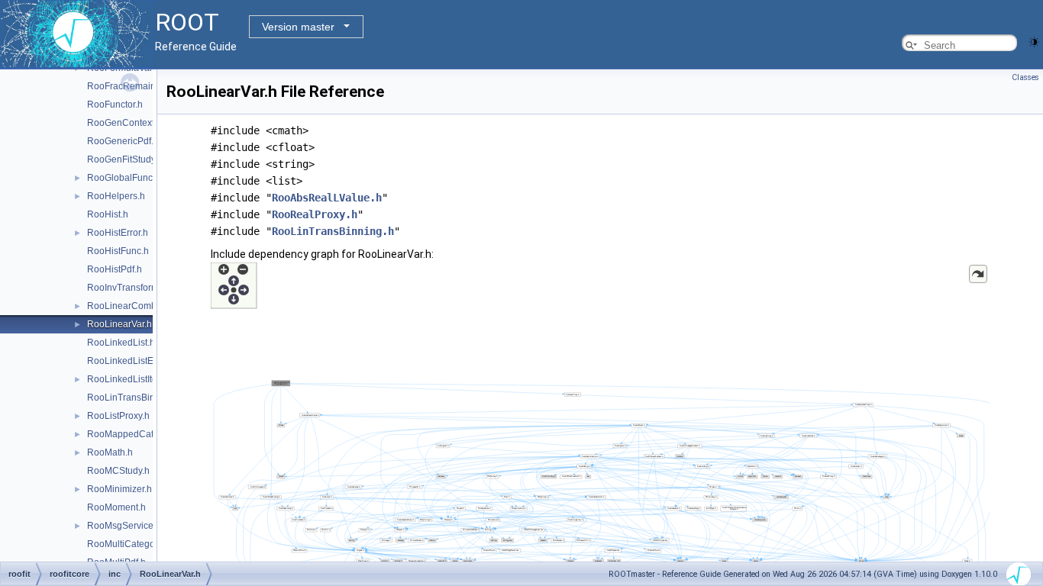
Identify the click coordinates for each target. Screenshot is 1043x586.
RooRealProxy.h (314, 214)
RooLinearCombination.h (139, 306)
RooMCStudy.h (118, 470)
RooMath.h (110, 452)
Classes (1025, 77)
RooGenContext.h (124, 123)
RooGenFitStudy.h (125, 159)
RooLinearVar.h (119, 324)
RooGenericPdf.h (123, 141)
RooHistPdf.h (114, 269)
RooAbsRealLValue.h (327, 198)
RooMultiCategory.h (128, 544)
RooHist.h (107, 214)
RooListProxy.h (118, 416)
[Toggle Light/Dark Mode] (1033, 40)
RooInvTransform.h (126, 287)
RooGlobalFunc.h (123, 177)
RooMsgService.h (124, 525)
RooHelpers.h (116, 196)
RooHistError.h (117, 232)
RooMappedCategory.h (135, 434)
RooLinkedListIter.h (127, 379)
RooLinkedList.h (121, 342)
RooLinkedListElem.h (131, 361)
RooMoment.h (116, 507)
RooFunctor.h (115, 104)
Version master (298, 27)
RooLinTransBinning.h (134, 397)
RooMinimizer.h (119, 489)
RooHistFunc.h (118, 251)
